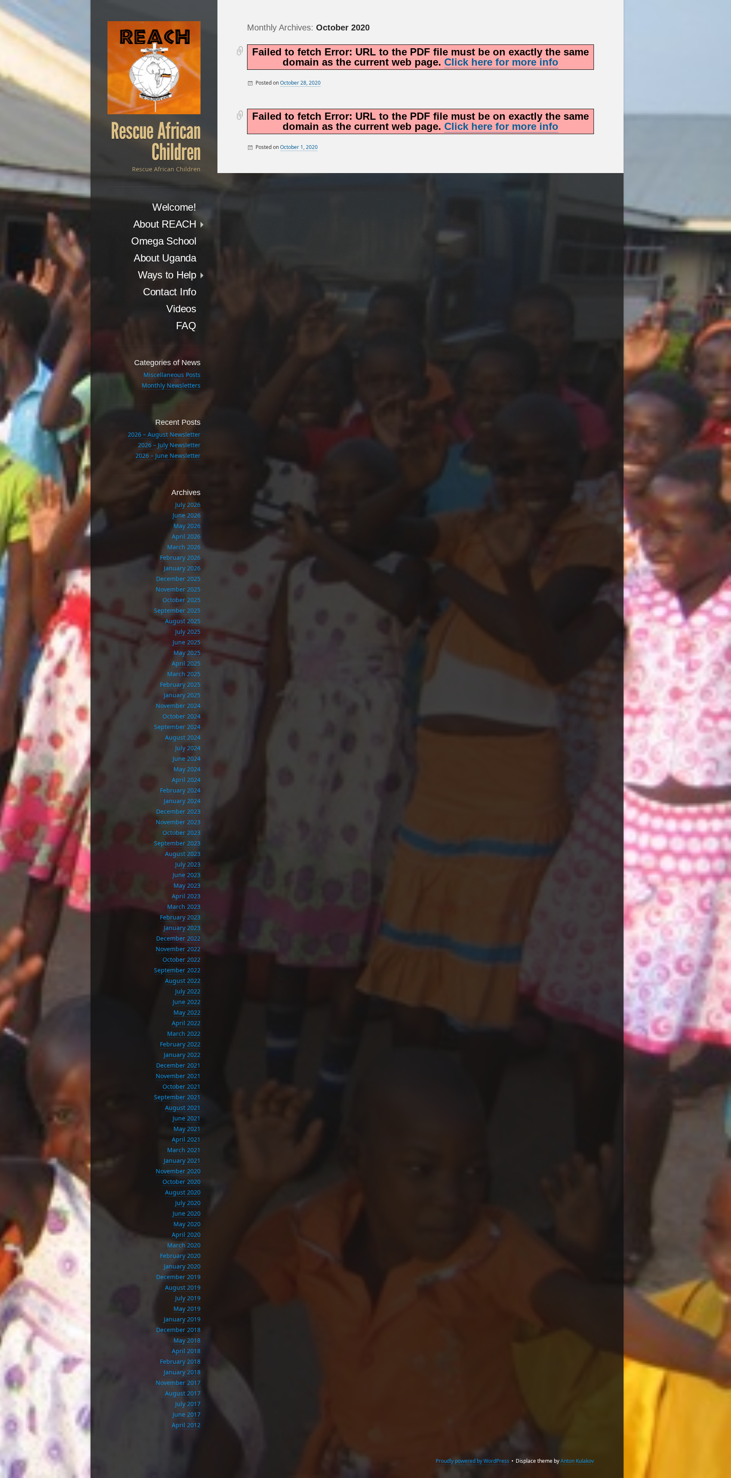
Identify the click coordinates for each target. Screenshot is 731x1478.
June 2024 (187, 758)
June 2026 (187, 515)
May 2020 (187, 1224)
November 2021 (178, 1076)
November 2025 (178, 589)
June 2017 (187, 1414)
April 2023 (186, 896)
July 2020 (188, 1203)
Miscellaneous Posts (172, 375)
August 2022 (183, 981)
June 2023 (187, 875)
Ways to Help (167, 275)
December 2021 (178, 1065)
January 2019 (182, 1319)
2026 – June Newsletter (168, 455)
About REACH (164, 224)
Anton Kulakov (577, 1460)
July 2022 (188, 991)
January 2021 (182, 1160)
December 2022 (178, 938)
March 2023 (184, 907)
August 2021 (183, 1108)
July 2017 (188, 1404)
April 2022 (186, 1023)
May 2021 (187, 1129)
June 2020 (187, 1213)
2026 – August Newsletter (164, 434)
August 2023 (183, 854)
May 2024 (187, 769)
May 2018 (187, 1340)
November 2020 (178, 1171)
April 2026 (186, 536)
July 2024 (188, 748)
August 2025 (183, 621)
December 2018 (178, 1330)
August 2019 (183, 1287)
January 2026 (182, 568)
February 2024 (180, 790)
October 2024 (181, 716)
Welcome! (174, 207)
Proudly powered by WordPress (472, 1460)
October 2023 (181, 832)
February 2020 (180, 1256)
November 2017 (178, 1383)
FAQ (186, 325)
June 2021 (187, 1118)
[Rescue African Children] (154, 67)
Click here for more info (501, 62)
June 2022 (187, 1002)
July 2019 (188, 1298)
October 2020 (181, 1182)
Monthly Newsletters (171, 385)
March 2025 (184, 674)
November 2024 (178, 706)
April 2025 (186, 663)
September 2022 (177, 970)
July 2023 (188, 864)
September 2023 (177, 843)
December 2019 (178, 1277)
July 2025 (188, 632)
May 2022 (187, 1012)
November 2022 (178, 949)
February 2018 (180, 1361)
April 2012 (186, 1425)
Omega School (163, 241)
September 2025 (177, 610)
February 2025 (180, 684)
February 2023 (180, 917)
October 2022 (181, 959)
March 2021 (184, 1150)
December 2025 (178, 579)
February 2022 (180, 1044)
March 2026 (184, 547)
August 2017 (183, 1393)
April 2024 (186, 780)
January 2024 (182, 801)
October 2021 (181, 1086)
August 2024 (183, 737)
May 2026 (187, 526)
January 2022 (182, 1055)
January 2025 (182, 695)
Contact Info (169, 291)
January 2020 (182, 1266)
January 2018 (182, 1372)
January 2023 (182, 928)
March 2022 (184, 1033)
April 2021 (186, 1139)
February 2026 (180, 557)
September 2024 (177, 727)
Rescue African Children (156, 142)
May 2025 (187, 653)
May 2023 (187, 885)
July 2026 (188, 505)
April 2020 (186, 1234)
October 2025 (181, 600)
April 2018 (186, 1351)
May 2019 (187, 1309)
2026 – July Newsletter (169, 445)
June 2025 (187, 642)
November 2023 (178, 822)
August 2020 (183, 1192)
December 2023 (178, 811)
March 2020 (184, 1245)
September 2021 (177, 1097)
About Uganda (165, 258)
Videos (181, 308)
